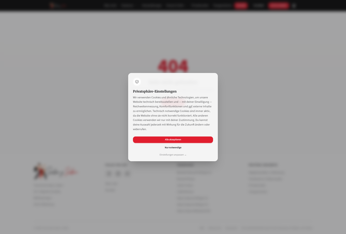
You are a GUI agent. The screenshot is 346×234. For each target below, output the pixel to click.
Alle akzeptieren (173, 139)
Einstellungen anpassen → (173, 154)
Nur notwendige (173, 147)
